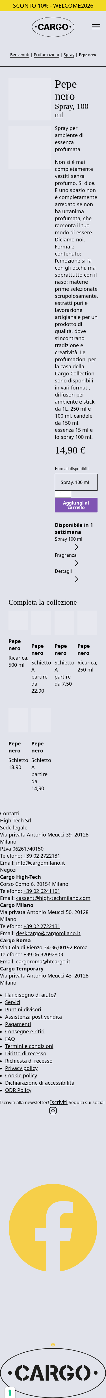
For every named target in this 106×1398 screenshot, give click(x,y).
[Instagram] (53, 1110)
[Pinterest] (53, 1344)
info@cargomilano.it (40, 862)
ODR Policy (18, 1090)
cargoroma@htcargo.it (43, 961)
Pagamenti (18, 1024)
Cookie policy (21, 1075)
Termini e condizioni (29, 1046)
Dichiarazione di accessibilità (39, 1082)
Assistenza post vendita (33, 1016)
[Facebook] (53, 1227)
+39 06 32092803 (43, 954)
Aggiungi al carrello (76, 505)
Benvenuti (19, 54)
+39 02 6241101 (41, 891)
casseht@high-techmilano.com (53, 898)
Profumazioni (46, 54)
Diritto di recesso (25, 1053)
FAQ (10, 1038)
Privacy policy (21, 1068)
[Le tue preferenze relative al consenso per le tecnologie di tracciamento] (10, 1392)
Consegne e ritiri (25, 1031)
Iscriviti (59, 1102)
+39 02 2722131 (41, 855)
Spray (69, 54)
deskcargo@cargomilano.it (48, 933)
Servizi (12, 1002)
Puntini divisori (23, 1009)
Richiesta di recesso (29, 1060)
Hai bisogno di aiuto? (30, 994)
